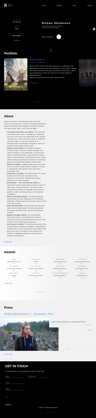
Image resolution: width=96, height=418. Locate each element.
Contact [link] (89, 5)
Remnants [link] (37, 59)
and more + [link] (17, 40)
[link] (94, 29)
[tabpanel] (41, 74)
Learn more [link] (34, 83)
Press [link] (74, 5)
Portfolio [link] (59, 5)
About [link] (43, 5)
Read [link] (90, 330)
